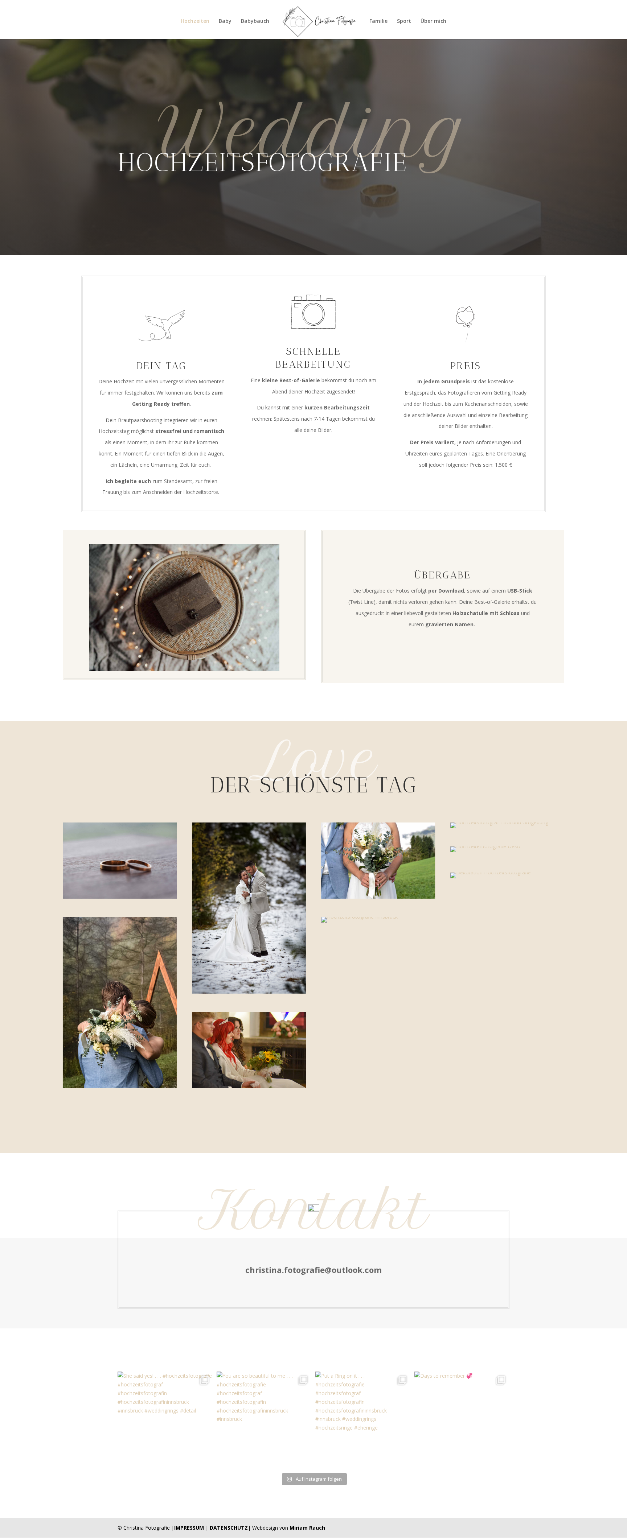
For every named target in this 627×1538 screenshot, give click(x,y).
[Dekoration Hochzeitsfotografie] (507, 875)
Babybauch (255, 21)
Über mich (433, 21)
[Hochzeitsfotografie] (120, 860)
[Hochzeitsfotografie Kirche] (249, 1050)
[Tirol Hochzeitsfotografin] (120, 1002)
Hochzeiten (195, 21)
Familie (378, 21)
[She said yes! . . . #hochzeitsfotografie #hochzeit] (165, 1419)
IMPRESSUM (189, 1527)
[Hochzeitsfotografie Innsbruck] (378, 920)
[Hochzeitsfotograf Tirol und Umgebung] (507, 825)
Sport (404, 21)
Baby (225, 21)
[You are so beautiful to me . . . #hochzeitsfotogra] (264, 1419)
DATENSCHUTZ (229, 1527)
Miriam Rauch (307, 1527)
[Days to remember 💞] (462, 1419)
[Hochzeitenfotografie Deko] (507, 849)
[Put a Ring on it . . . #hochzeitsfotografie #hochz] (363, 1419)
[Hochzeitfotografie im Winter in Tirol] (249, 908)
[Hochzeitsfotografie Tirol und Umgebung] (378, 860)
